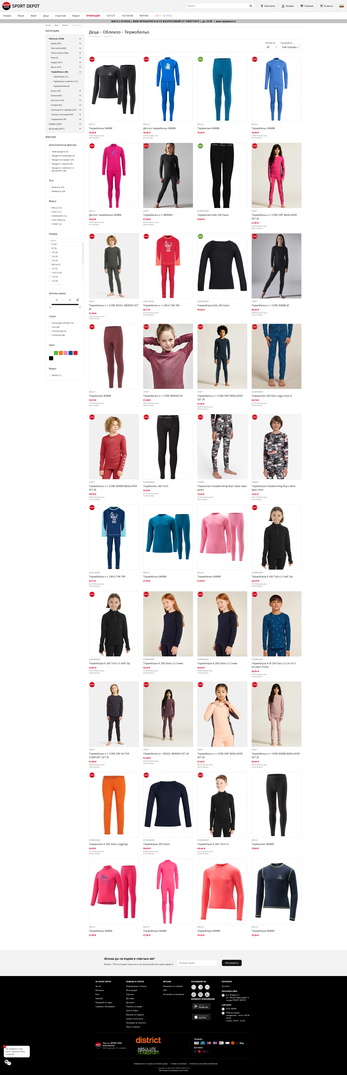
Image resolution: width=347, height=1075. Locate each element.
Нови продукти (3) (60, 151)
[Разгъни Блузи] (80, 43)
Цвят (52, 345)
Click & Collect (132, 1010)
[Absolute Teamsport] (148, 1051)
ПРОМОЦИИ (93, 15)
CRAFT (146, 211)
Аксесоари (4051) (57, 128)
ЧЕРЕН (51, 358)
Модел (52, 368)
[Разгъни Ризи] (80, 57)
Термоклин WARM (208, 128)
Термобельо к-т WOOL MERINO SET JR (166, 753)
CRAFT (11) (57, 212)
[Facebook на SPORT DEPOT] (200, 987)
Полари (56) (56, 105)
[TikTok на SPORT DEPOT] (193, 994)
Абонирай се (231, 962)
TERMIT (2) (57, 224)
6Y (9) (54, 244)
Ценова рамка (57, 293)
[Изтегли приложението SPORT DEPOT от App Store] (201, 1017)
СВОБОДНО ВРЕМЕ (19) (63, 323)
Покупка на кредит (134, 1006)
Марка (52, 201)
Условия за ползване (179, 1064)
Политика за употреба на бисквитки (203, 1064)
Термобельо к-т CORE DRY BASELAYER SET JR (274, 216)
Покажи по (272, 42)
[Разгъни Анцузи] (80, 62)
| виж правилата (225, 21)
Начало (7, 15)
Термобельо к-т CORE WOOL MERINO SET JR (114, 307)
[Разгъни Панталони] (80, 48)
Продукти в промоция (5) (63, 155)
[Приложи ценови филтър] (77, 300)
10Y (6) (55, 252)
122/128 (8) (57, 285)
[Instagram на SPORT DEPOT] (193, 987)
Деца (46, 15)
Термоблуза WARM (208, 930)
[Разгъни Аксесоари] (80, 128)
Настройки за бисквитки (173, 994)
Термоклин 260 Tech (155, 486)
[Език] (341, 6)
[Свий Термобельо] (80, 72)
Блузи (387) (56, 43)
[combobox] (219, 6)
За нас (98, 986)
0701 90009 (231, 1009)
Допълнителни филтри (62, 145)
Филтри (51, 137)
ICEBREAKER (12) (59, 216)
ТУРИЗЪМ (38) (58, 335)
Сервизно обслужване (105, 1006)
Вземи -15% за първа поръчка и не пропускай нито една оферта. (139, 961)
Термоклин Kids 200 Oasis (213, 214)
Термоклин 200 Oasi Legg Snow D (272, 395)
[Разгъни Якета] (80, 67)
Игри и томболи (133, 1027)
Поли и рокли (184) (59, 53)
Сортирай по (286, 43)
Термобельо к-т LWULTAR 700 (161, 305)
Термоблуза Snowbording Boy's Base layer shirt (273, 487)
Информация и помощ (136, 986)
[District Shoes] (148, 1040)
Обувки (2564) (55, 124)
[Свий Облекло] (80, 38)
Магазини (99, 990)
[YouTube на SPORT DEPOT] (207, 987)
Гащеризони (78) (58, 119)
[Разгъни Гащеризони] (80, 119)
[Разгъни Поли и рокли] (80, 53)
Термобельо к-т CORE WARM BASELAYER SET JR (113, 487)
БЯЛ (51, 353)
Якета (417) (56, 67)
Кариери (99, 998)
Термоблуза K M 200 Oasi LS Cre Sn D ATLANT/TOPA (274, 665)
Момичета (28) (58, 191)
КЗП (165, 990)
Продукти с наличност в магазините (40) (63, 169)
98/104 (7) (56, 264)
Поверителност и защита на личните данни (151, 1064)
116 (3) (55, 276)
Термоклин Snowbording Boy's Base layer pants (222, 487)
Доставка (130, 998)
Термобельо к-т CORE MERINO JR (162, 395)
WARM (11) (57, 375)
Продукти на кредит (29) (63, 159)
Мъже (21, 15)
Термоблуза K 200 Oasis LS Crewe (163, 663)
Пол (51, 180)
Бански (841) (56, 95)
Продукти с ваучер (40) (62, 163)
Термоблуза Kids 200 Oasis (213, 305)
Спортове (60, 15)
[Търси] (251, 6)
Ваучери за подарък (135, 1015)
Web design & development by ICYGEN (173, 1070)
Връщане (130, 1002)
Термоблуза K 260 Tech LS (213, 844)
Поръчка (130, 994)
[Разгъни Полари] (80, 105)
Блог (97, 994)
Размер (53, 233)
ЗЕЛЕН (56, 353)
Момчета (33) (58, 187)
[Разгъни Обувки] (80, 124)
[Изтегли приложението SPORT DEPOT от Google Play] (201, 1006)
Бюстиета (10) (57, 100)
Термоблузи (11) (60, 76)
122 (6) (55, 280)
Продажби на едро (103, 1002)
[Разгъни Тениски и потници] (80, 114)
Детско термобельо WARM (159, 128)
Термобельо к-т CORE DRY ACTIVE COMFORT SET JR (109, 755)
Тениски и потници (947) (62, 114)
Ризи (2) (54, 57)
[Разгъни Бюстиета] (80, 100)
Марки (76, 15)
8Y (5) (54, 248)
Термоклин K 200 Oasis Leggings (108, 844)
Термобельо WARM (100, 128)
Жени (33, 15)
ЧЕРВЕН (75, 353)
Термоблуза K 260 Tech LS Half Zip (272, 576)
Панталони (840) (58, 48)
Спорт (52, 316)
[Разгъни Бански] (80, 95)
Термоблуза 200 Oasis (156, 844)
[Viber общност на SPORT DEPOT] (200, 994)
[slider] (50, 304)
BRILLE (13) (57, 207)
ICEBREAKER (203, 211)
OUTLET (111, 15)
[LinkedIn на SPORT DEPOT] (207, 994)
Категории (52, 30)
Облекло (65, 25)
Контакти (226, 986)
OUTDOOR (127, 15)
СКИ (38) (56, 327)
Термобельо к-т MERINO (158, 214)
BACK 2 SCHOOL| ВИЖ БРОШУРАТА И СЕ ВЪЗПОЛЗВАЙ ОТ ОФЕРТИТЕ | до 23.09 (162, 21)
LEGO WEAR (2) (58, 220)
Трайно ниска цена (134, 1019)
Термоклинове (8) (61, 86)
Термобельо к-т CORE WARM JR (270, 305)
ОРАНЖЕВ (61, 353)
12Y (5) (55, 256)
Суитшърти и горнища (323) (64, 109)
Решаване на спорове (173, 986)
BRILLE (92, 124)
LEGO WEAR (148, 301)
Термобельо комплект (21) (65, 81)
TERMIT (200, 482)
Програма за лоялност (136, 1023)
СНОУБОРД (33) (59, 331)
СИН (70, 353)
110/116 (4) (57, 272)
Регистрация (131, 990)
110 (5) (55, 268)
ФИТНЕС (144, 15)
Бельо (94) (56, 90)
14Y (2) (55, 260)
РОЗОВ (66, 353)
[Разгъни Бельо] (80, 91)
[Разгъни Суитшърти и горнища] (80, 110)
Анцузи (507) (56, 62)
